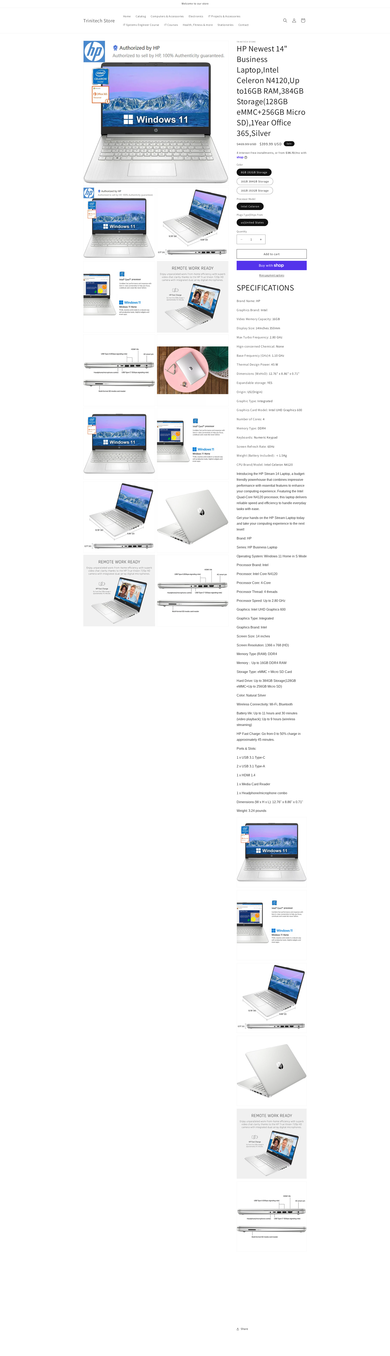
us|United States (252, 222)
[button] (285, 20)
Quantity (242, 231)
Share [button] (244, 1329)
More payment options (271, 275)
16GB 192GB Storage (255, 190)
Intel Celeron (250, 206)
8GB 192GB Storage (254, 172)
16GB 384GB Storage (255, 181)
